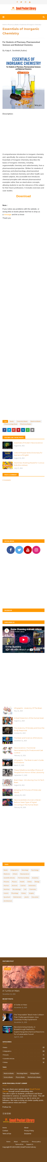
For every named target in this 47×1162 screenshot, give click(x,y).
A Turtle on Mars (11, 991)
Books (12, 421)
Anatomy (35, 878)
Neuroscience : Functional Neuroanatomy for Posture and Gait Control (28, 750)
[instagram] (25, 2)
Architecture (8, 901)
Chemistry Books (22, 421)
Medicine (7, 874)
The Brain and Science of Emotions (28, 738)
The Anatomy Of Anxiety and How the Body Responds (29, 729)
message (8, 214)
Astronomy (32, 885)
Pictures (6, 882)
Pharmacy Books (13, 24)
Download (23, 196)
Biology (37, 882)
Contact (5, 1131)
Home (4, 24)
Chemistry (32, 889)
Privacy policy (36, 1141)
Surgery (31, 893)
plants (27, 897)
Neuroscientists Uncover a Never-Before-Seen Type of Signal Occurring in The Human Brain (27, 802)
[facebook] (17, 2)
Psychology (34, 870)
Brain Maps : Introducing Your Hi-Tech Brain (29, 781)
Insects (6, 893)
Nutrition (7, 889)
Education (35, 897)
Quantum (7, 897)
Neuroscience (24, 874)
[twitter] (21, 2)
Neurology (25, 870)
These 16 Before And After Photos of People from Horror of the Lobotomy (29, 771)
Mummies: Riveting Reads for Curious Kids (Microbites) (29, 464)
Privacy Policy (29, 1131)
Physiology (14, 893)
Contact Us (24, 1141)
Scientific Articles (9, 878)
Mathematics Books (34, 1077)
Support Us (29, 1144)
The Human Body (23, 878)
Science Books (8, 1077)
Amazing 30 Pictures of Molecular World (27, 791)
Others (15, 874)
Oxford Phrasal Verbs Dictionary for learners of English (28, 454)
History (23, 893)
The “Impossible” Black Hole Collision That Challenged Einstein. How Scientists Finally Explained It (29, 1017)
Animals (14, 885)
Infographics (15, 870)
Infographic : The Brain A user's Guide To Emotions (29, 761)
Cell (25, 889)
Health (22, 882)
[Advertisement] (23, 136)
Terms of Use (7, 1134)
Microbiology (17, 889)
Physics (14, 882)
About (26, 1128)
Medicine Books (35, 421)
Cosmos (22, 885)
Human (6, 885)
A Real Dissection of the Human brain (29, 718)
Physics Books (20, 1077)
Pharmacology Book (10, 424)
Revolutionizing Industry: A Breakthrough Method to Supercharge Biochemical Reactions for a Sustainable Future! (29, 1030)
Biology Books (34, 1073)
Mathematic (17, 897)
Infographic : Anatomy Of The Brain (28, 708)
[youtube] (29, 2)
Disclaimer (27, 1134)
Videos (29, 882)
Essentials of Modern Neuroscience (28, 443)
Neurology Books (22, 1073)
